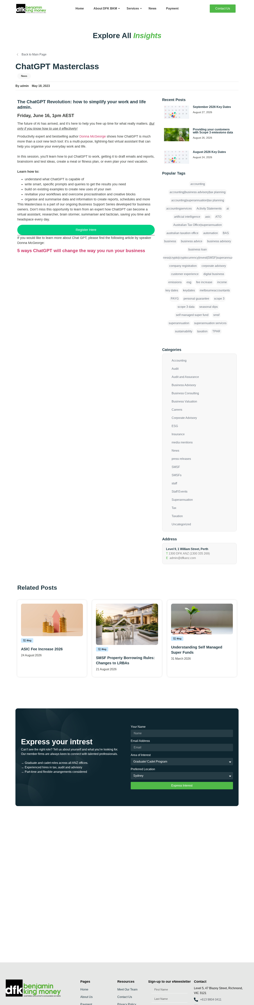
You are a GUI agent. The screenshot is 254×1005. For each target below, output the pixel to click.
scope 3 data (186, 306)
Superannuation (182, 499)
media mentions (182, 442)
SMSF (176, 467)
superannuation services (210, 323)
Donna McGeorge (92, 136)
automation (210, 233)
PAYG (175, 298)
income (222, 282)
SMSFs (176, 475)
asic (207, 216)
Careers (177, 409)
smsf (216, 315)
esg (189, 282)
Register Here (86, 230)
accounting (197, 184)
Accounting (179, 360)
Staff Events (179, 491)
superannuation (179, 323)
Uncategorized (181, 524)
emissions (175, 282)
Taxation (177, 516)
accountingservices (179, 208)
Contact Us (124, 996)
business (170, 241)
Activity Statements (209, 208)
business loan (197, 249)
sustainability (183, 331)
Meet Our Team (127, 989)
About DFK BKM (105, 8)
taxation (202, 331)
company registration (183, 265)
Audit (175, 368)
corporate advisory (214, 265)
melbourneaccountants (215, 290)
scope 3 (219, 298)
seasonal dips (208, 306)
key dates (171, 290)
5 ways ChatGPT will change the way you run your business (81, 250)
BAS (226, 233)
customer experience (185, 274)
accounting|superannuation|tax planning (197, 200)
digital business (213, 274)
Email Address (140, 740)
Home (79, 8)
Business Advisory (184, 385)
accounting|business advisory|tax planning (198, 192)
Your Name (138, 726)
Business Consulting (185, 393)
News (152, 8)
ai (227, 208)
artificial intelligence (187, 216)
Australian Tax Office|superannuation (197, 224)
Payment (172, 8)
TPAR (216, 331)
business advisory (219, 241)
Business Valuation (184, 401)
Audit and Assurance (185, 376)
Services (133, 8)
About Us (86, 996)
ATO (218, 216)
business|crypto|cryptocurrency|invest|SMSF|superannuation (197, 257)
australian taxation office (182, 233)
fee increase (204, 282)
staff (174, 483)
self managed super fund (192, 315)
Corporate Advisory (184, 417)
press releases (181, 458)
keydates (189, 290)
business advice (191, 241)
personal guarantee (196, 298)
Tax (174, 507)
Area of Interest (141, 755)
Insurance (178, 434)
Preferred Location (143, 769)
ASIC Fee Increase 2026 (42, 649)
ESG (175, 426)
